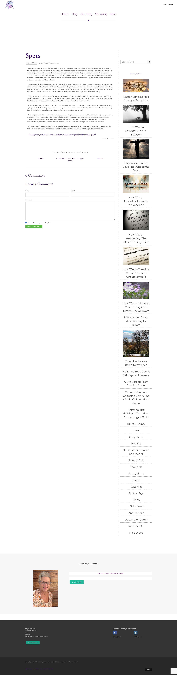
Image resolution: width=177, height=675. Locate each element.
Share (31, 63)
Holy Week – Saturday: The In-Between (136, 131)
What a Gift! (136, 526)
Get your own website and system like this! (39, 669)
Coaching (86, 14)
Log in (148, 669)
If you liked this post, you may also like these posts (70, 152)
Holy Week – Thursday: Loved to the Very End (136, 201)
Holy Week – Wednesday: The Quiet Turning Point (136, 238)
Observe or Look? (136, 519)
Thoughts (136, 467)
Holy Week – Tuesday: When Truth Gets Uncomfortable (136, 273)
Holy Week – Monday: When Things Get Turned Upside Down (136, 307)
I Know (136, 500)
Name (27, 191)
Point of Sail (136, 460)
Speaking (101, 14)
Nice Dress (136, 532)
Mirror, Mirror (136, 473)
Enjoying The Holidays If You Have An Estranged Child (136, 414)
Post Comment (33, 226)
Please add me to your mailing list (39, 223)
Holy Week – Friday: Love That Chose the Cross (136, 167)
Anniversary (136, 513)
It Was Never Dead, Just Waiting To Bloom (136, 321)
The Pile (40, 158)
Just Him (136, 486)
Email (73, 191)
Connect (100, 158)
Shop (113, 14)
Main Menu (168, 5)
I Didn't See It (136, 506)
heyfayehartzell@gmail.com (39, 636)
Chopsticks (136, 437)
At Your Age (136, 493)
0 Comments (55, 63)
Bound (136, 480)
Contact (78, 582)
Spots (32, 55)
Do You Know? (136, 424)
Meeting (136, 443)
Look (136, 430)
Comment (28, 200)
